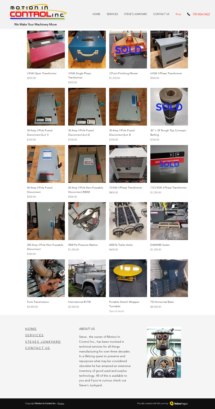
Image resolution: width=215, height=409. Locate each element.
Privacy (61, 403)
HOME (31, 329)
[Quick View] (46, 50)
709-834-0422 (201, 14)
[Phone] (188, 14)
